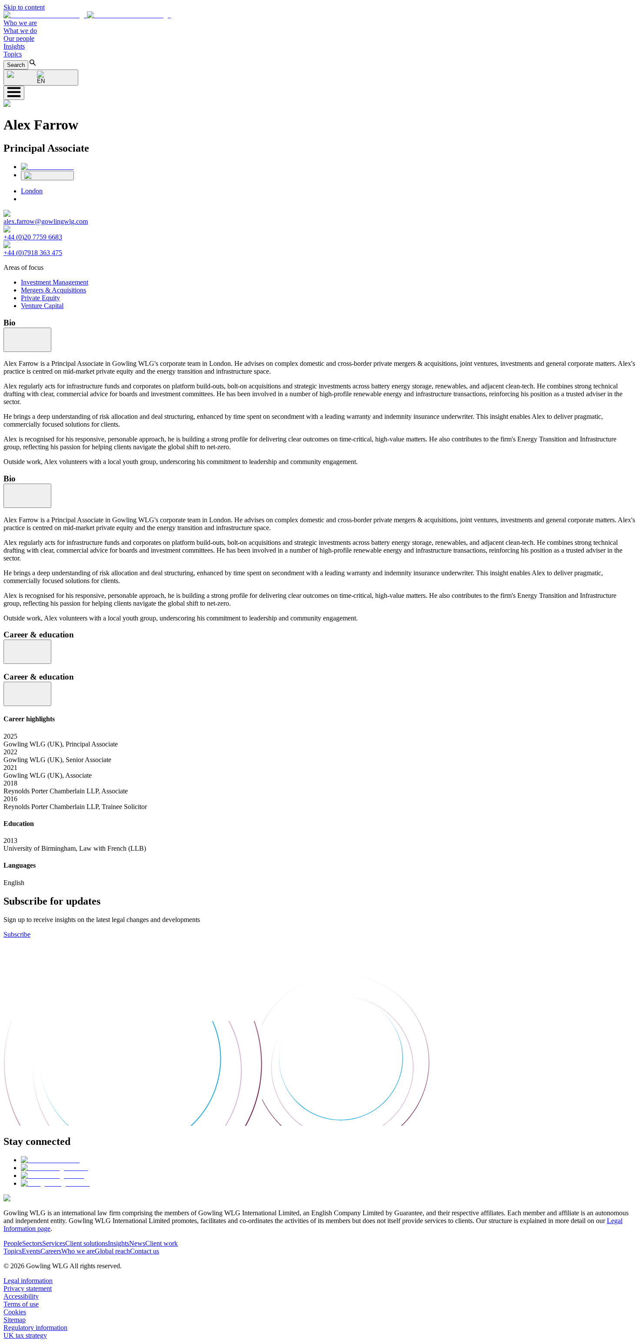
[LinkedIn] (47, 166)
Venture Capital (42, 305)
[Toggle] (27, 340)
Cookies (14, 1312)
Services (53, 1243)
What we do (20, 30)
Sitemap (14, 1319)
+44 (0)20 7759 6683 (32, 237)
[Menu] (13, 93)
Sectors (32, 1243)
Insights (14, 46)
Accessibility (21, 1296)
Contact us (144, 1251)
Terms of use (21, 1304)
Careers (50, 1251)
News (137, 1243)
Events (31, 1251)
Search (16, 65)
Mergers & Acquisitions (53, 290)
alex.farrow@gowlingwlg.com (45, 221)
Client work (161, 1243)
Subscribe (16, 934)
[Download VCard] (47, 175)
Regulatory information (35, 1327)
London (32, 191)
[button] (87, 15)
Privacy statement (27, 1288)
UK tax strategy (25, 1335)
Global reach (112, 1251)
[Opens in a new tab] (50, 1160)
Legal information (28, 1280)
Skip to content (24, 7)
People (12, 1243)
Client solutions (86, 1243)
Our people (18, 38)
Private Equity (40, 298)
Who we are (20, 23)
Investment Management (54, 282)
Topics (12, 54)
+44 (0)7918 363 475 (32, 252)
